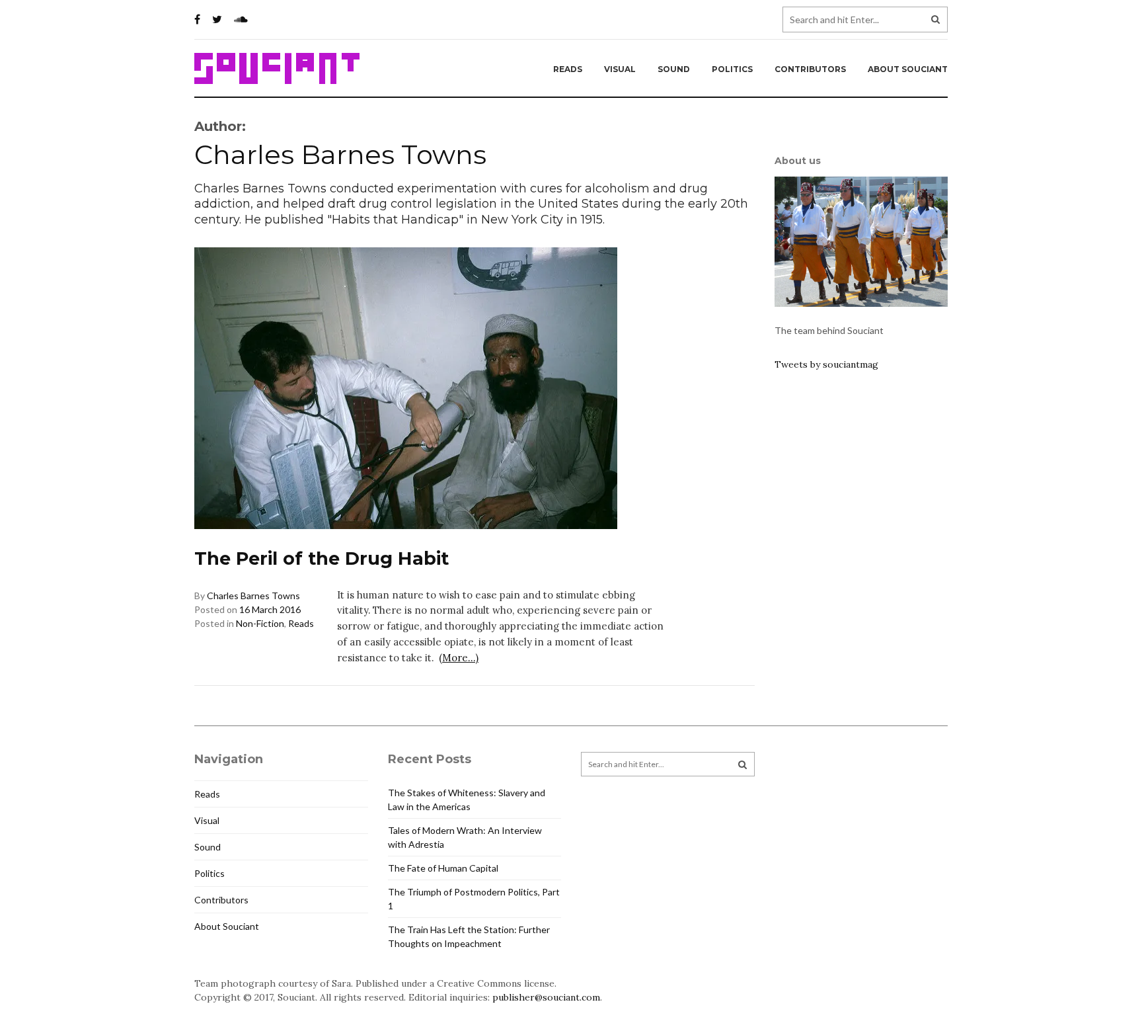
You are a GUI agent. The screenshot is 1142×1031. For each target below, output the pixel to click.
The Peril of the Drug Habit (321, 558)
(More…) (458, 657)
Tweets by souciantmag (826, 364)
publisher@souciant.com (546, 997)
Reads (567, 69)
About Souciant (908, 69)
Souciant (277, 69)
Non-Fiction (260, 623)
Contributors (810, 69)
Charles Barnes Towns (253, 595)
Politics (732, 69)
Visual (620, 69)
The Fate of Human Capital (443, 868)
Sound (674, 69)
